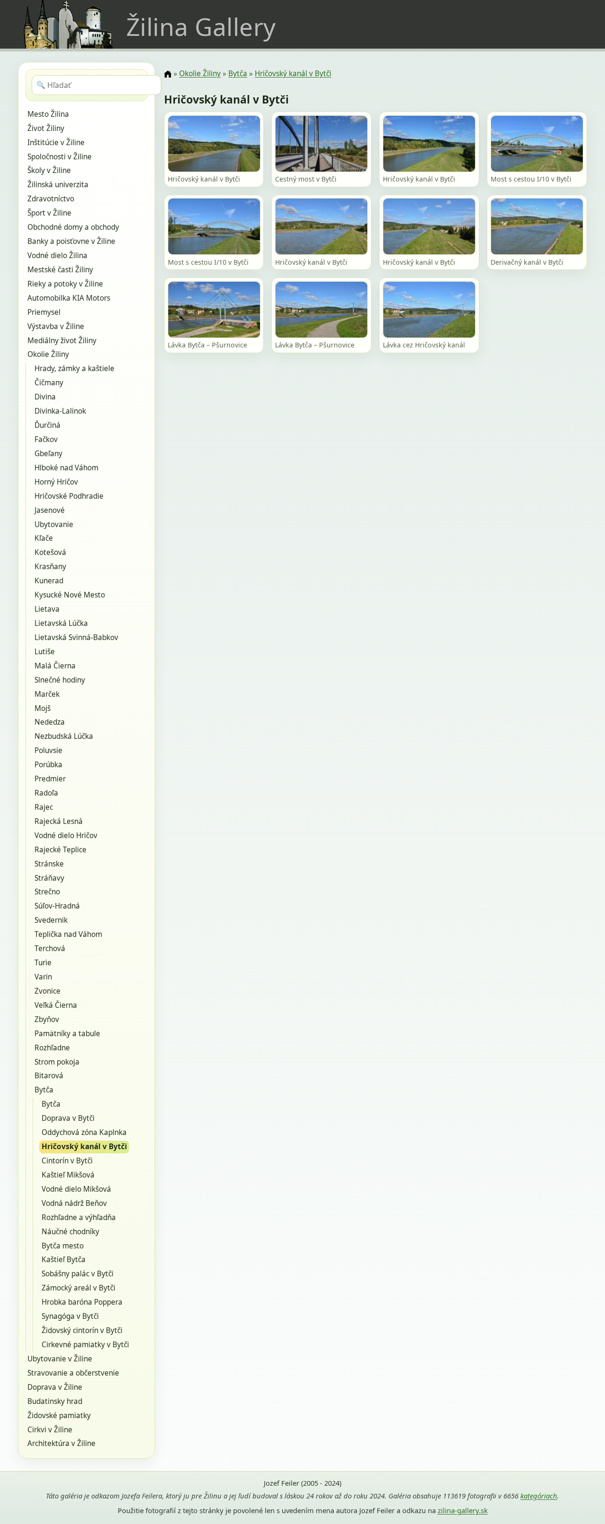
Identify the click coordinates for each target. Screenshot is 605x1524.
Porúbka (48, 765)
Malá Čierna (55, 666)
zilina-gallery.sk (463, 1510)
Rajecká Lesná (59, 821)
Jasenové (50, 510)
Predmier (50, 779)
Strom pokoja (57, 1062)
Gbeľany (48, 454)
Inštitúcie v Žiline (56, 142)
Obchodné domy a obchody (73, 227)
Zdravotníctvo (50, 199)
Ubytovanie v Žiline (59, 1359)
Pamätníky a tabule (67, 1034)
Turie (43, 963)
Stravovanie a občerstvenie (73, 1373)
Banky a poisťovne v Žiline (71, 241)
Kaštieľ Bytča (64, 1259)
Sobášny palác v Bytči (77, 1274)
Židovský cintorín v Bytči (82, 1330)
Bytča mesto (63, 1246)
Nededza (50, 722)
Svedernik (51, 920)
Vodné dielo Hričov (66, 835)
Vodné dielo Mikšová (76, 1189)
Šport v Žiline (49, 213)
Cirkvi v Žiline (49, 1430)
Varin (43, 977)
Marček (47, 694)
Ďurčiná (47, 425)
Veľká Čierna (56, 1005)
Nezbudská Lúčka (64, 736)
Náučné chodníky (70, 1232)
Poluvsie (48, 750)
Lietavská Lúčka (61, 623)
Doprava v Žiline (54, 1387)
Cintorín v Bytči (67, 1161)
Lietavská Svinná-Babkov (76, 637)
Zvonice (47, 991)
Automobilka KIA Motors (68, 298)
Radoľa (46, 793)
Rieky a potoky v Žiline (65, 284)
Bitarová (49, 1076)
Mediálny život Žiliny (61, 341)
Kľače (44, 538)
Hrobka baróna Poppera (82, 1302)
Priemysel (43, 312)
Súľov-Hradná (57, 906)
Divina (45, 397)
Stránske (49, 864)
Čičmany (49, 383)
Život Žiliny (45, 128)
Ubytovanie (54, 524)
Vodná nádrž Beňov (74, 1203)
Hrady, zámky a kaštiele (74, 368)
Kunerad (49, 581)
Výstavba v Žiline (55, 326)
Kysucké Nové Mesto (70, 595)
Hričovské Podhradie (69, 496)
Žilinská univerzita (57, 185)
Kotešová (50, 552)
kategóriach (538, 1495)
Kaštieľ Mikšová (68, 1175)
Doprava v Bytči (68, 1118)
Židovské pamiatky (59, 1415)
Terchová (50, 948)
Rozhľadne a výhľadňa (79, 1217)
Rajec (44, 807)
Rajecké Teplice (60, 850)
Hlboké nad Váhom (66, 468)
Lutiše (45, 652)
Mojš (43, 708)
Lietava (47, 609)
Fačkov (46, 439)
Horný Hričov (56, 482)
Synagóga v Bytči (70, 1316)
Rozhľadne (52, 1048)
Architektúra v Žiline (61, 1443)
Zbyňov (47, 1019)
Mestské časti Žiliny (60, 270)
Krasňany (50, 567)
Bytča (44, 1090)
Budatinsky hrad (54, 1401)
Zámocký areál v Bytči (78, 1288)
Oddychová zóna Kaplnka (84, 1132)
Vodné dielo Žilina (57, 255)
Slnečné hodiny (60, 680)
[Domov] (168, 74)
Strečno (47, 892)
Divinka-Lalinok (60, 411)
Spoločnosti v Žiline (59, 157)
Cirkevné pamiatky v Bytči (85, 1345)
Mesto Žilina (48, 114)
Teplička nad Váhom (68, 934)
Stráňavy (49, 878)
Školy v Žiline (49, 170)
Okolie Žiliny (48, 354)
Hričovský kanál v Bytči (84, 1147)
